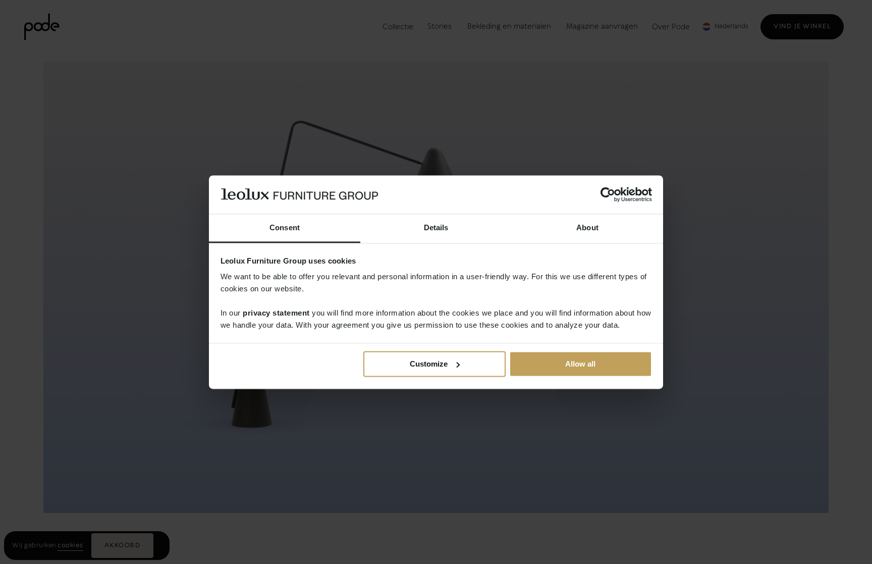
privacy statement (276, 313)
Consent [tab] (284, 228)
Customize (429, 364)
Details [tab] (436, 228)
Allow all (580, 364)
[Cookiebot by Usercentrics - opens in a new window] (608, 194)
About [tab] (587, 228)
